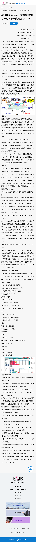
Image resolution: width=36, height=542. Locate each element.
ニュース (18, 495)
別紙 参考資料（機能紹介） (11, 285)
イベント (18, 498)
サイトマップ (25, 528)
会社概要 (18, 486)
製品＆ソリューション (18, 489)
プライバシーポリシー (13, 528)
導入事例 (18, 492)
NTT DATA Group (12, 539)
